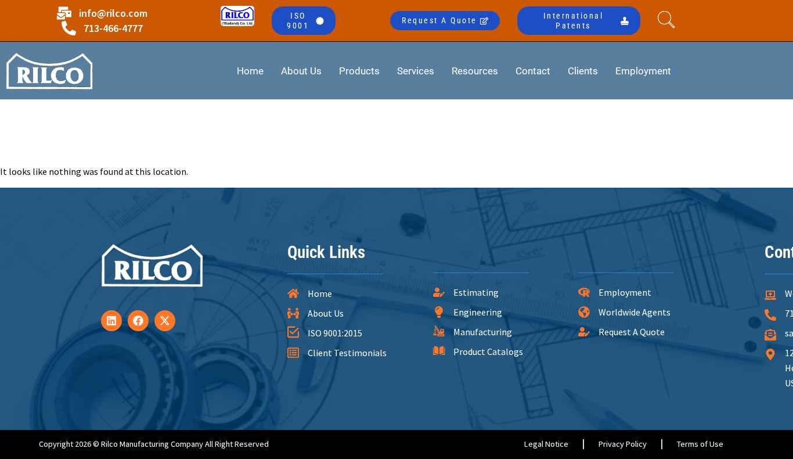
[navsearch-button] (669, 21)
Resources (475, 71)
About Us (301, 71)
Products (359, 71)
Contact (533, 71)
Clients (583, 71)
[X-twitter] (164, 320)
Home (250, 71)
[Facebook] (138, 320)
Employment (643, 71)
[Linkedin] (111, 320)
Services (415, 71)
